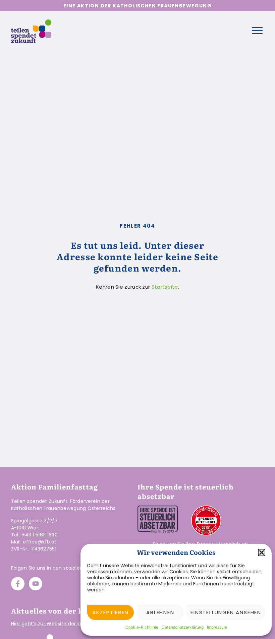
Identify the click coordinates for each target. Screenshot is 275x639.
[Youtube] (35, 583)
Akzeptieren (110, 612)
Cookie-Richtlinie (141, 627)
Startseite (165, 286)
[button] (261, 552)
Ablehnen (160, 612)
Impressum (217, 627)
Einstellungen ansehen (225, 612)
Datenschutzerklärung (183, 627)
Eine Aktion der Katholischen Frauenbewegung (137, 5)
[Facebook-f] (17, 583)
